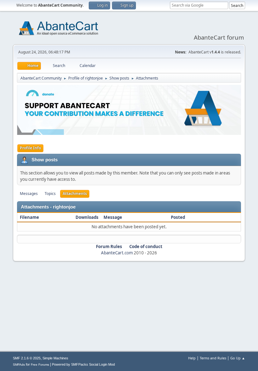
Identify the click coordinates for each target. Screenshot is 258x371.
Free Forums (40, 364)
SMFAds (19, 364)
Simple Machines (55, 358)
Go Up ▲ (237, 358)
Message (113, 217)
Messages (29, 193)
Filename (30, 217)
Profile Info (30, 148)
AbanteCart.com (117, 253)
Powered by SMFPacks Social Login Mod (83, 364)
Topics (50, 193)
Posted (178, 217)
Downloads (87, 217)
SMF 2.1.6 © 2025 (27, 358)
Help (192, 358)
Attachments (75, 193)
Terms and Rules (213, 358)
